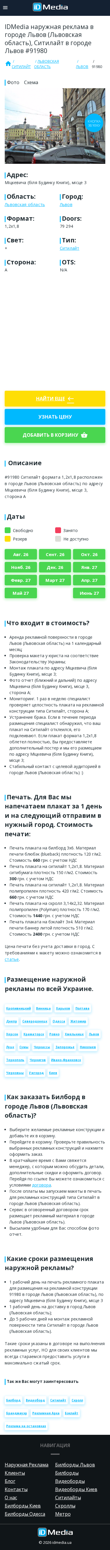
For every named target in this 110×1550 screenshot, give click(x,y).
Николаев (88, 1047)
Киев (53, 1073)
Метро (63, 1514)
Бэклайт (71, 1413)
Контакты (16, 1489)
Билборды (67, 1473)
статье (12, 959)
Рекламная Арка (46, 1413)
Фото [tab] (13, 82)
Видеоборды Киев (76, 1489)
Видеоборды (70, 1481)
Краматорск (33, 1034)
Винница (43, 1008)
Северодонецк (34, 1021)
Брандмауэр (16, 1413)
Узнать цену (55, 417)
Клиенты (15, 1473)
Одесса (59, 1021)
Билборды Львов (75, 1464)
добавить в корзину (55, 435)
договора (41, 1185)
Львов (82, 66)
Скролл (77, 1400)
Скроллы (65, 1506)
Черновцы (15, 1073)
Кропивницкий (18, 1008)
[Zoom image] (55, 126)
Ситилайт (21, 66)
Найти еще (55, 398)
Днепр (11, 1021)
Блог (10, 1481)
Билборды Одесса (25, 1514)
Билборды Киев (23, 1506)
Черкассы (42, 1047)
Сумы (23, 1047)
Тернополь (15, 1060)
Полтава (82, 1008)
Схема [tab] (31, 82)
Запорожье (65, 1047)
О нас (11, 1497)
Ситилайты (68, 1497)
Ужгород (36, 1073)
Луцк (10, 1047)
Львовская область (46, 64)
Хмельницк (74, 1034)
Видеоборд (35, 1400)
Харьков (63, 1008)
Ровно (54, 1034)
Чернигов (38, 1060)
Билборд (13, 1400)
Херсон (12, 1034)
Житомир (78, 1021)
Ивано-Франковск (66, 1060)
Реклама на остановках (26, 1426)
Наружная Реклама (26, 1464)
